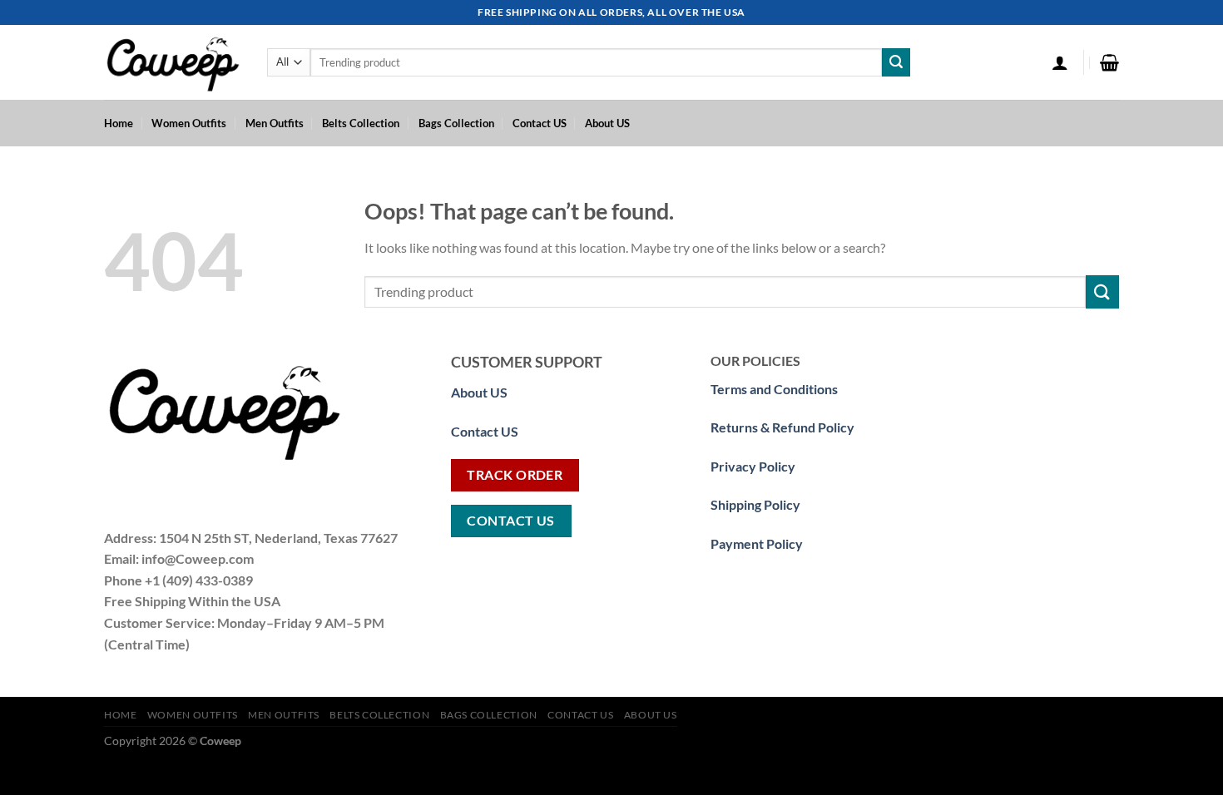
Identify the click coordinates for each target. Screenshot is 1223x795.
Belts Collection (360, 123)
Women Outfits (188, 123)
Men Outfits (274, 123)
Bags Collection (456, 123)
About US (607, 123)
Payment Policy (757, 543)
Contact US (539, 123)
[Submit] (896, 62)
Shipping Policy (755, 504)
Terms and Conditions (774, 389)
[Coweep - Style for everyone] (173, 62)
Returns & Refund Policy (782, 427)
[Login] (1060, 62)
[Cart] (1109, 62)
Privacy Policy (753, 466)
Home (118, 123)
